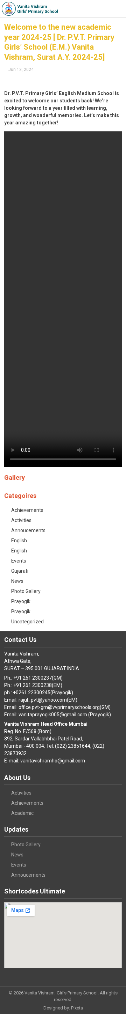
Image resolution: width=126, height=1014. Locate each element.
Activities (21, 520)
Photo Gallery (26, 591)
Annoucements (28, 530)
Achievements (27, 510)
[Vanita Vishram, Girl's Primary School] (30, 9)
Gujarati (19, 571)
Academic (22, 813)
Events (18, 561)
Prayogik (20, 601)
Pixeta (77, 1008)
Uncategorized (27, 621)
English (19, 540)
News (17, 581)
